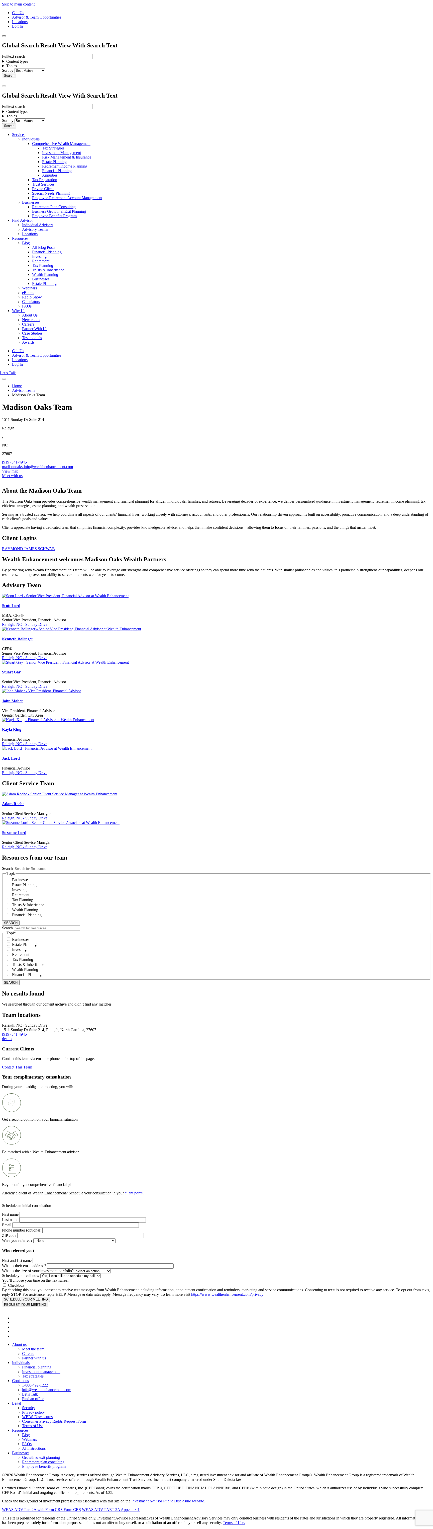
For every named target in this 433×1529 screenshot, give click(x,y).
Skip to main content (18, 4)
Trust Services (43, 184)
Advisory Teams (35, 229)
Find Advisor (22, 220)
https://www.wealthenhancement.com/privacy (227, 1294)
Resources (20, 238)
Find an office (33, 1399)
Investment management (41, 1371)
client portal (134, 1193)
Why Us (18, 311)
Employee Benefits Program (54, 216)
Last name (10, 1219)
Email (6, 1225)
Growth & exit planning (41, 1457)
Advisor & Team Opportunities (36, 17)
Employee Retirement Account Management (67, 198)
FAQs (27, 306)
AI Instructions (34, 1448)
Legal (16, 1403)
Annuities (49, 175)
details (7, 1039)
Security (28, 1408)
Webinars (29, 288)
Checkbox (16, 1285)
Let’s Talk (8, 373)
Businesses (30, 202)
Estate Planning (54, 162)
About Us (30, 315)
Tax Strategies (53, 148)
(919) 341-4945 (14, 462)
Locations (20, 22)
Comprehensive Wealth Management (61, 143)
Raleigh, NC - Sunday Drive (24, 624)
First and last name (17, 1260)
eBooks (28, 292)
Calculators (31, 301)
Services (18, 134)
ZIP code (9, 1235)
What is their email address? (24, 1266)
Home (17, 386)
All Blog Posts (43, 247)
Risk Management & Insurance (66, 157)
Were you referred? (17, 1240)
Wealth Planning (45, 274)
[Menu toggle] (4, 86)
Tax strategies (33, 1376)
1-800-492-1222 (35, 1385)
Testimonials (32, 338)
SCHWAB (46, 549)
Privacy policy (33, 1412)
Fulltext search (13, 56)
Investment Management (61, 152)
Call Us (18, 13)
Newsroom (31, 320)
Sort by (8, 70)
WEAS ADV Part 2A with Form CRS (32, 1509)
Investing (39, 256)
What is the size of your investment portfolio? (38, 1271)
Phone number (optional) (21, 1230)
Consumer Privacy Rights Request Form (54, 1421)
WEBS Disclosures (37, 1417)
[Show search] (4, 36)
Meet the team (33, 1349)
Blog (26, 243)
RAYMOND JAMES (20, 549)
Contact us (20, 1381)
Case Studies (32, 333)
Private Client (43, 189)
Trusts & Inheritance (48, 270)
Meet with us (12, 476)
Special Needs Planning (51, 193)
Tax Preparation (44, 180)
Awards (28, 342)
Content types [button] (17, 61)
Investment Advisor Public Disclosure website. (168, 1501)
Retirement (40, 261)
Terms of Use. (234, 1522)
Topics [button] (11, 66)
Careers (28, 324)
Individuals (31, 139)
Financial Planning (57, 171)
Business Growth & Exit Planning (59, 211)
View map (10, 471)
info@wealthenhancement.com (46, 1390)
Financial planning (36, 1367)
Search (7, 868)
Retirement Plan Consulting (54, 207)
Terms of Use (32, 1426)
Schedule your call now (20, 1275)
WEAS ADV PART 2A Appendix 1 (111, 1509)
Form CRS (72, 1509)
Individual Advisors (37, 225)
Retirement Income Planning (64, 166)
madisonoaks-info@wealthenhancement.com (37, 467)
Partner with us (34, 1358)
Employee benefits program (44, 1466)
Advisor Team (23, 390)
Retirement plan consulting (43, 1462)
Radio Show (32, 297)
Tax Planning (42, 265)
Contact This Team (17, 1067)
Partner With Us (34, 329)
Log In (17, 26)
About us (19, 1344)
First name (10, 1214)
